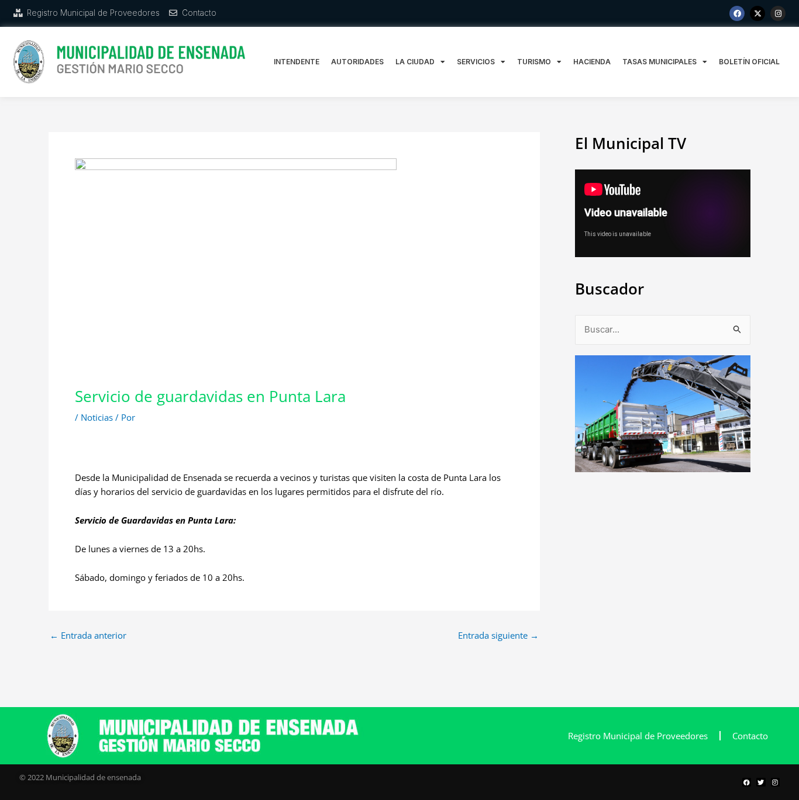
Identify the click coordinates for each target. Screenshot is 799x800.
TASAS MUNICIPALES (659, 61)
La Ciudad (415, 61)
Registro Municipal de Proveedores (638, 736)
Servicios (476, 61)
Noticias (97, 417)
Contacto (750, 736)
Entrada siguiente (498, 635)
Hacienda (592, 61)
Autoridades (357, 61)
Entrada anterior (88, 635)
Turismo (534, 61)
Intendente (296, 61)
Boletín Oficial (749, 61)
